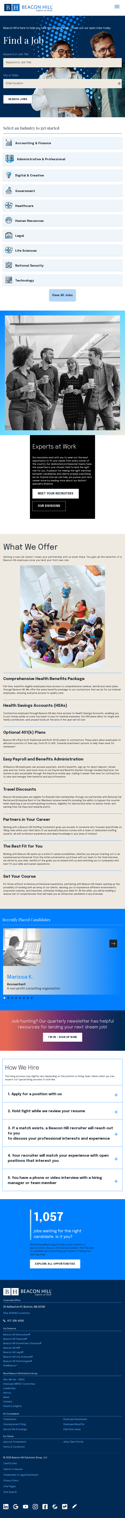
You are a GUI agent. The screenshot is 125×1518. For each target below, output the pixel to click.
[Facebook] (45, 1506)
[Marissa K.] (62, 947)
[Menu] (117, 6)
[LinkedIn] (5, 1506)
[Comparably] (54, 1506)
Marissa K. (20, 977)
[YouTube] (25, 1506)
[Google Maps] (15, 1506)
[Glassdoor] (64, 1506)
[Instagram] (35, 1506)
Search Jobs (17, 99)
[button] (62, 295)
